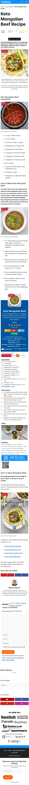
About (5, 750)
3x (23, 355)
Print (8, 330)
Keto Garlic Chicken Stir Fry (14, 553)
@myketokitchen (20, 459)
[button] (20, 31)
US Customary (6, 355)
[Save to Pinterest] (7, 575)
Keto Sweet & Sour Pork (13, 549)
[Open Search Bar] (21, 2)
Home (2, 6)
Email (15, 333)
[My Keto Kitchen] (6, 2)
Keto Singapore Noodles (13, 546)
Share (22, 330)
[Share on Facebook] (21, 575)
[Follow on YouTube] (7, 699)
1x (17, 355)
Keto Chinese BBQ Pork (13, 556)
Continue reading (14, 782)
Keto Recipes (9, 6)
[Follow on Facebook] (22, 699)
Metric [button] (13, 386)
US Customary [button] (5, 386)
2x (20, 355)
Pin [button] (15, 330)
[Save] (4, 51)
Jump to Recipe (15, 39)
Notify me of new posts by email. (14, 647)
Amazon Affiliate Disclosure (19, 750)
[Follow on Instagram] (22, 703)
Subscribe (7, 777)
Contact (9, 750)
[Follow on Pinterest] (7, 703)
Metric (14, 355)
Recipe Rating (6, 611)
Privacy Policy (14, 752)
